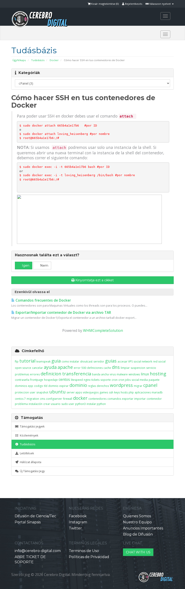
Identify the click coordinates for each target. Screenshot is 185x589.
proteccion (22, 392)
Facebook (78, 516)
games (103, 392)
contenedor (154, 399)
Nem (43, 265)
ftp (16, 361)
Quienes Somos (137, 516)
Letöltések (26, 453)
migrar (138, 386)
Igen (25, 265)
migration (33, 399)
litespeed (77, 380)
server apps (74, 392)
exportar (127, 399)
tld (45, 386)
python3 (80, 404)
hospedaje (51, 380)
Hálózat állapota (29, 462)
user (32, 392)
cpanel (150, 385)
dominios (21, 386)
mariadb (157, 392)
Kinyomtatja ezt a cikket (94, 280)
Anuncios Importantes (143, 528)
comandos (114, 399)
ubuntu (57, 392)
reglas (92, 386)
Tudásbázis (37, 60)
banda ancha (100, 374)
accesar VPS (125, 361)
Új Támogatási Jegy (31, 471)
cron (115, 380)
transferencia (76, 374)
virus (113, 374)
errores (35, 374)
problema (21, 404)
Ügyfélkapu (19, 60)
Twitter (75, 528)
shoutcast (86, 361)
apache (65, 367)
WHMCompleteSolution (103, 330)
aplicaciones (143, 392)
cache (107, 368)
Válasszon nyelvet (160, 3)
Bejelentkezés (133, 3)
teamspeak (43, 361)
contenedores (97, 399)
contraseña (22, 380)
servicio (151, 368)
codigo (38, 386)
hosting (158, 374)
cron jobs (124, 380)
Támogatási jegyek (31, 426)
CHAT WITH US (138, 552)
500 (83, 368)
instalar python (96, 404)
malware (122, 374)
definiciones (95, 368)
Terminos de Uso (84, 551)
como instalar (70, 361)
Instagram (78, 522)
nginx (87, 380)
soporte (105, 380)
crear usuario (51, 404)
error (77, 368)
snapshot (42, 392)
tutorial (27, 361)
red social (159, 361)
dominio (78, 385)
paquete (154, 380)
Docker (54, 60)
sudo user (67, 404)
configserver (54, 399)
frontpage (36, 380)
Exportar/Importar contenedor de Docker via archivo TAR (63, 312)
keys (117, 392)
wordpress (121, 385)
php (131, 392)
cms (42, 399)
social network (143, 361)
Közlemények (28, 435)
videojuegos (91, 392)
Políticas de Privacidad (89, 557)
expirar (64, 386)
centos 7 (20, 399)
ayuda (50, 367)
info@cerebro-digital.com (38, 551)
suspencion (138, 368)
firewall (67, 399)
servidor (98, 361)
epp (30, 386)
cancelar (37, 368)
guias (111, 361)
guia (56, 361)
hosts (124, 392)
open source (23, 368)
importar (140, 399)
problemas (22, 374)
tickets (95, 380)
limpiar (125, 368)
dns (116, 367)
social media (140, 380)
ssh (111, 392)
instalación (35, 404)
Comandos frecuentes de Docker (43, 300)
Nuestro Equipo (137, 522)
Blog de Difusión (138, 534)
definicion (51, 374)
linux (145, 374)
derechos (103, 386)
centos (64, 379)
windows (134, 374)
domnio (53, 386)
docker (80, 398)
